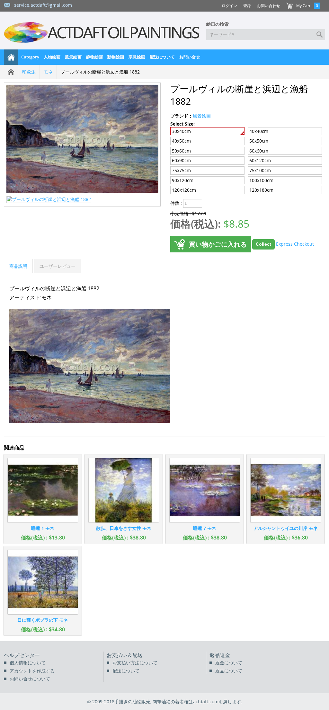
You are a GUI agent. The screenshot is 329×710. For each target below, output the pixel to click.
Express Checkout (295, 244)
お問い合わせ (268, 5)
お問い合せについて (30, 679)
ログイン (229, 5)
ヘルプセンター (22, 655)
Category (30, 57)
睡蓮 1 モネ (42, 528)
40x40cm (258, 131)
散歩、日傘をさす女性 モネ (123, 528)
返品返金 (219, 655)
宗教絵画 (137, 57)
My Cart (303, 5)
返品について (228, 671)
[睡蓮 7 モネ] (205, 490)
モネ (48, 72)
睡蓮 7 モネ (204, 528)
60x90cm (181, 160)
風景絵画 (73, 57)
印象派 (29, 72)
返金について (228, 663)
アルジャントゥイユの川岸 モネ (285, 528)
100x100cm (261, 180)
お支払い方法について (134, 663)
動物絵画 (115, 57)
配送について (162, 57)
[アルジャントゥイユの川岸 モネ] (286, 490)
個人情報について (28, 663)
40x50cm (181, 141)
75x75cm (181, 170)
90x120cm (182, 180)
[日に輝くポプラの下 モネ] (43, 582)
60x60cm (258, 151)
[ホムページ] (11, 57)
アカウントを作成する (32, 671)
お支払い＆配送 (125, 655)
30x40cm (181, 131)
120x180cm (261, 190)
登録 (247, 5)
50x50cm (258, 141)
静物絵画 (94, 57)
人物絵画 (52, 57)
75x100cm (260, 170)
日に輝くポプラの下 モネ (42, 620)
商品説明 (18, 266)
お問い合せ (189, 57)
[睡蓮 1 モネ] (43, 490)
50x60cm (181, 151)
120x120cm (184, 190)
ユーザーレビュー (58, 266)
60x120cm (260, 160)
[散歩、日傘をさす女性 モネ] (124, 490)
